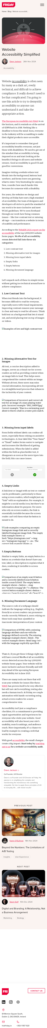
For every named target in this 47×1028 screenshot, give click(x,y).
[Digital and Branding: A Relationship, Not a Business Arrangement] (23, 883)
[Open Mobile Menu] (42, 5)
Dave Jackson (15, 61)
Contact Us (36, 990)
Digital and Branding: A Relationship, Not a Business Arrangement (23, 910)
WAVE (4, 686)
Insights (6, 856)
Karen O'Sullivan (17, 840)
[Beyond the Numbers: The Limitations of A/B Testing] (23, 822)
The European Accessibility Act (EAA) (20, 121)
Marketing (7, 918)
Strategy (20, 918)
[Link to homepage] (8, 5)
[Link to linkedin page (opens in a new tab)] (3, 1002)
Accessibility (8, 68)
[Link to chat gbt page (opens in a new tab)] (18, 1002)
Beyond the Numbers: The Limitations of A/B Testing (23, 849)
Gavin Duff (14, 902)
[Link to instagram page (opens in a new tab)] (11, 1002)
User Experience (22, 856)
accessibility (18, 740)
